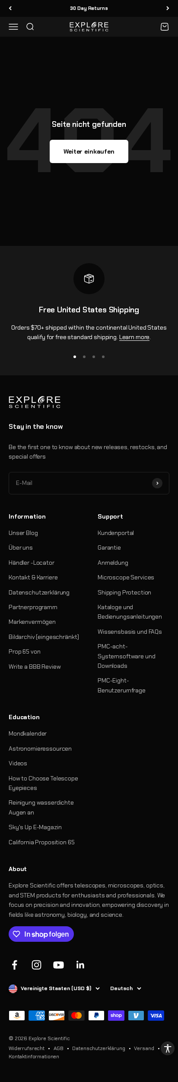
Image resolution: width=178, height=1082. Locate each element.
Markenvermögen (32, 622)
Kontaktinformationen (34, 1056)
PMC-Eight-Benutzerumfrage (122, 685)
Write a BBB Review (34, 666)
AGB (59, 1048)
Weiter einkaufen (89, 151)
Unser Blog (23, 533)
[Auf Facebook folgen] (14, 965)
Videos (18, 763)
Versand (144, 1048)
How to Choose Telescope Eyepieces (43, 783)
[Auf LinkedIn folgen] (80, 965)
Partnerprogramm (33, 607)
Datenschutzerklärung (39, 592)
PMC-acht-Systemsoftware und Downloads (126, 656)
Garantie (109, 547)
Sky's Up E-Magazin (35, 827)
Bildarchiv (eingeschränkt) (44, 637)
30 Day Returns (89, 8)
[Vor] (167, 8)
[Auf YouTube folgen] (58, 965)
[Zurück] (10, 8)
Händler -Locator (31, 562)
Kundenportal (116, 533)
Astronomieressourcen (40, 748)
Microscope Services (126, 577)
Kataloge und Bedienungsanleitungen (130, 611)
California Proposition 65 (42, 842)
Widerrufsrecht (26, 1048)
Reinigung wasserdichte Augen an (41, 807)
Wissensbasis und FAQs (130, 631)
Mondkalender (28, 733)
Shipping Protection (124, 592)
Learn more (134, 337)
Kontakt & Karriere (33, 577)
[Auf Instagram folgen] (36, 965)
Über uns (21, 547)
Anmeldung (113, 562)
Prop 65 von (24, 651)
